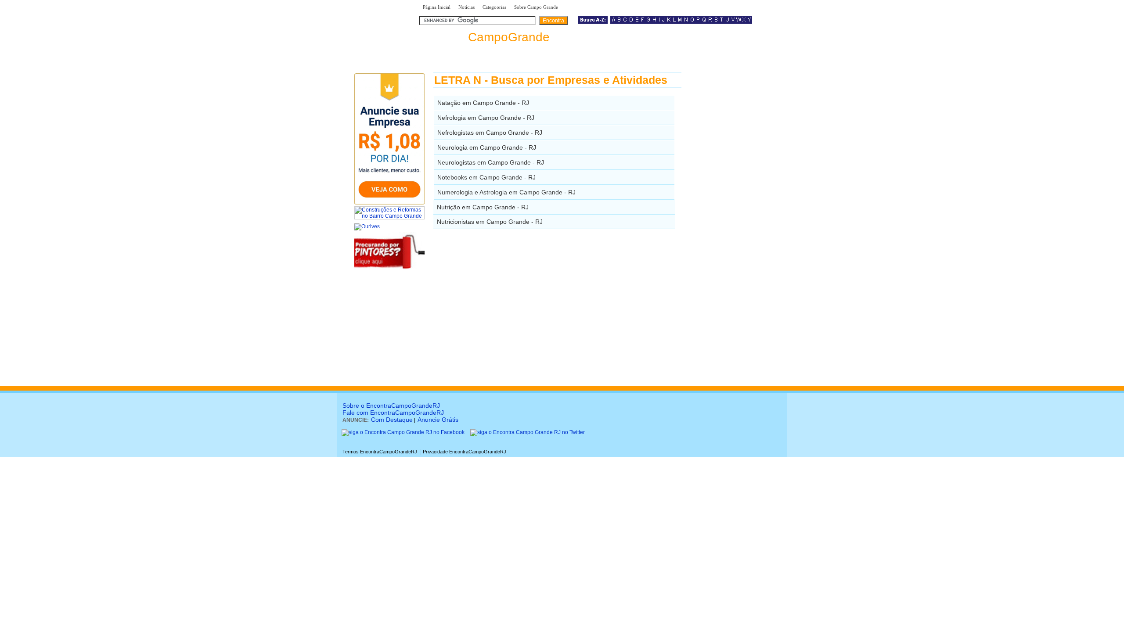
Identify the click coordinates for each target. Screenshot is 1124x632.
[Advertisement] (726, 204)
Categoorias (494, 7)
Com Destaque (392, 419)
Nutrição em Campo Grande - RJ (483, 207)
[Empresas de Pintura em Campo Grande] (389, 268)
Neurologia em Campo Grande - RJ (486, 147)
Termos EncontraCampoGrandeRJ (379, 451)
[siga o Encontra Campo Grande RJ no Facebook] (403, 432)
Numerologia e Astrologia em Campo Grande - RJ (506, 192)
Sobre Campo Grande (536, 7)
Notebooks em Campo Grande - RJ (486, 177)
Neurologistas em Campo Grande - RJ (490, 162)
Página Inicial (436, 7)
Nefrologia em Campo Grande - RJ (485, 117)
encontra (484, 37)
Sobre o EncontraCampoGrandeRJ (391, 405)
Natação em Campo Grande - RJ (483, 102)
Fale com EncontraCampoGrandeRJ (393, 412)
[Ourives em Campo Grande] (367, 226)
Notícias (466, 7)
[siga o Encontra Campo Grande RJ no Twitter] (527, 432)
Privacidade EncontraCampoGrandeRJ (464, 451)
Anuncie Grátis (438, 419)
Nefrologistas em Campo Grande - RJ (489, 132)
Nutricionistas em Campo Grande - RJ (490, 221)
